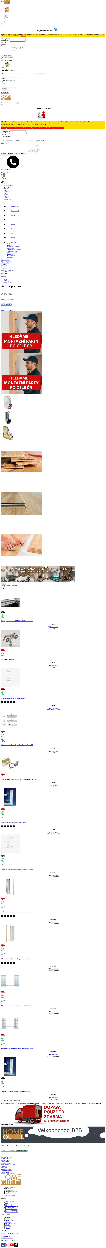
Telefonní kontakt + (6, 133)
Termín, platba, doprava (11, 1210)
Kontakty (3, 171)
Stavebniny (7, 191)
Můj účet (7, 1225)
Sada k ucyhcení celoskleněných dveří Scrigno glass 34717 (17, 745)
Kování (6, 190)
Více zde (23, 36)
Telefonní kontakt (5, 40)
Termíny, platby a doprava (14, 249)
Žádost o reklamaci (10, 1207)
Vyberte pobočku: (5, 136)
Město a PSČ (4, 44)
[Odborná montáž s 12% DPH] (53, 740)
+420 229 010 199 (5, 169)
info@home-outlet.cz (11, 1191)
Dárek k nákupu (9, 1201)
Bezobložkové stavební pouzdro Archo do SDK (14, 822)
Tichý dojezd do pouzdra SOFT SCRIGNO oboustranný (17, 621)
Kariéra (8, 1228)
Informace (13, 242)
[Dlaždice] (4, 584)
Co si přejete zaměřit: (6, 55)
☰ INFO (3, 1)
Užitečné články (11, 255)
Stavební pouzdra (8, 282)
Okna (5, 193)
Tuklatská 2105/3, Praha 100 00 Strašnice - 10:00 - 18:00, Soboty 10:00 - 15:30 (23, 140)
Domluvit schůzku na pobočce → (9, 155)
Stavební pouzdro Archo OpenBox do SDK (13, 698)
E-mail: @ (3, 42)
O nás (8, 243)
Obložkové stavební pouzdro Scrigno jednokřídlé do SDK (17, 912)
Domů (5, 279)
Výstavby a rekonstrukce (11, 1212)
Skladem (6, 197)
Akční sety (7, 196)
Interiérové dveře (8, 185)
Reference (10, 254)
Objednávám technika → (7, 57)
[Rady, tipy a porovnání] (53, 616)
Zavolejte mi (6, 90)
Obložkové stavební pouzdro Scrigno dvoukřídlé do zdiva (17, 1048)
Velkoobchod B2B (12, 251)
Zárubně (6, 188)
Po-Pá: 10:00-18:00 (6, 172)
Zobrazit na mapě (5, 1236)
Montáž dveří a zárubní (13, 246)
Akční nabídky (11, 248)
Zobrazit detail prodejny (7, 1238)
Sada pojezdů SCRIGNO (8, 659)
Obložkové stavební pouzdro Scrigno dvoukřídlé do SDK (17, 1005)
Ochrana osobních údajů (11, 1206)
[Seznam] (2, 584)
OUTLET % (7, 199)
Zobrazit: (3, 587)
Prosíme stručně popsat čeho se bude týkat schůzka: (14, 153)
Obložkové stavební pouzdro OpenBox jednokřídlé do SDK (17, 869)
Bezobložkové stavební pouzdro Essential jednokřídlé (15, 1091)
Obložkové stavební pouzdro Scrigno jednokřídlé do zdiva (17, 959)
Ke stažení (10, 257)
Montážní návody (9, 1220)
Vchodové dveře (8, 187)
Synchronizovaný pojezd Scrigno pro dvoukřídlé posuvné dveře (18, 779)
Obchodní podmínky (12, 252)
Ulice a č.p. (4, 46)
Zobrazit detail (54, 627)
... (4, 200)
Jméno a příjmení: (5, 39)
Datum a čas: (4, 143)
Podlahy (6, 194)
